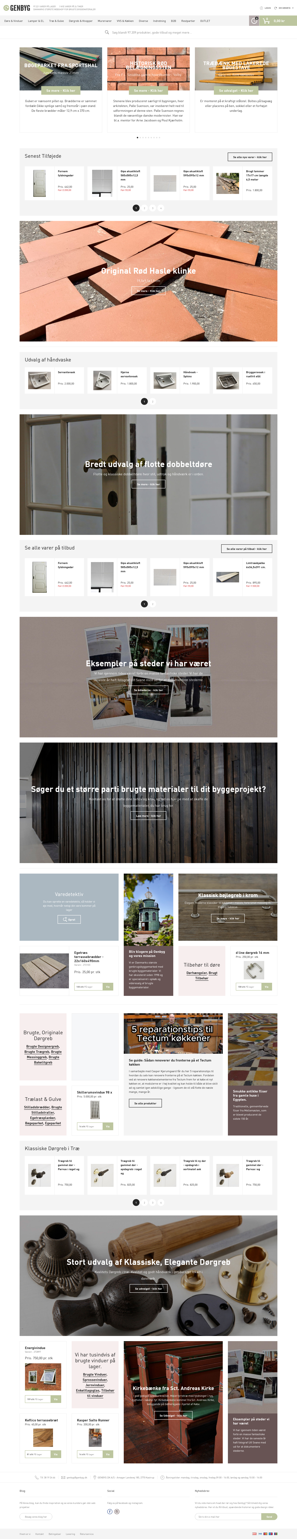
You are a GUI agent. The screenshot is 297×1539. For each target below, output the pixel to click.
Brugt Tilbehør (206, 975)
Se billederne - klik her (148, 690)
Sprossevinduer (95, 1379)
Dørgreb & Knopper (81, 21)
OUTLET (205, 21)
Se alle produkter (145, 1103)
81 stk (34, 1454)
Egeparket (53, 1122)
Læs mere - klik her (148, 815)
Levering (70, 1534)
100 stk (84, 986)
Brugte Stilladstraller (46, 1109)
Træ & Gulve (56, 21)
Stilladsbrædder (37, 1106)
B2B (173, 21)
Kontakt (39, 1534)
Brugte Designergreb (42, 1046)
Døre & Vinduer (13, 21)
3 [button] (152, 208)
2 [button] (144, 208)
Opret (71, 919)
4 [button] (161, 208)
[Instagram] (116, 1512)
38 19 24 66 (47, 1477)
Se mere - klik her (148, 484)
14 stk (86, 1126)
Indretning (159, 21)
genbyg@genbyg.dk (77, 1477)
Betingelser (55, 1534)
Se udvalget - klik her (148, 1288)
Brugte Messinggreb (44, 1054)
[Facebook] (109, 1512)
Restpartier (188, 21)
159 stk (35, 1399)
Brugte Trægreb (36, 1051)
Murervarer (105, 21)
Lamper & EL (36, 21)
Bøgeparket (34, 1122)
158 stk (246, 986)
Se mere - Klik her (148, 291)
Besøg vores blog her (36, 1516)
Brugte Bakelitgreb (46, 1059)
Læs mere (148, 878)
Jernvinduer (94, 1384)
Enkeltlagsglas (87, 1390)
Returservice (87, 1534)
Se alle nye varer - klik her (250, 157)
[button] (137, 137)
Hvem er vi (25, 1534)
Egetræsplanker (42, 1117)
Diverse (143, 21)
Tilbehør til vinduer (100, 1393)
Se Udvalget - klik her (173, 1415)
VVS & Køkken (125, 21)
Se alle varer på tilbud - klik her (247, 549)
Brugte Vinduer (94, 1374)
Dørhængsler (196, 972)
